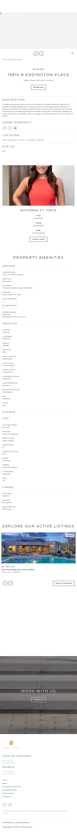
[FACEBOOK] (10, 805)
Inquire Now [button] (38, 87)
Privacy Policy (26, 827)
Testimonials (8, 793)
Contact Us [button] (38, 700)
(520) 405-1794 (7, 760)
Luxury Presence (21, 822)
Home (4, 780)
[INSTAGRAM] (4, 805)
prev (35, 53)
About (5, 783)
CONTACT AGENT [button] (38, 239)
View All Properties (63, 583)
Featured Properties (11, 787)
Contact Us (7, 797)
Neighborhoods (9, 790)
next (41, 53)
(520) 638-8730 (38, 226)
